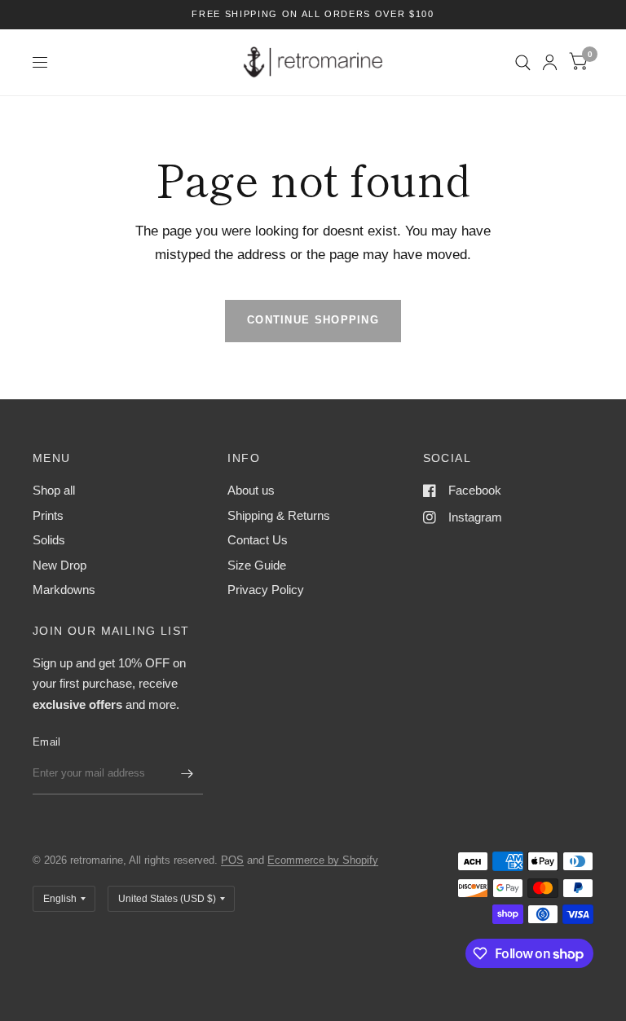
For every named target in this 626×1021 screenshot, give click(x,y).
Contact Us (257, 540)
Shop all (54, 490)
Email (46, 742)
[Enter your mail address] (186, 773)
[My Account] (549, 62)
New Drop (59, 565)
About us (251, 490)
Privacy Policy (265, 589)
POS (232, 860)
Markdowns (64, 589)
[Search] (522, 62)
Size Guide (256, 565)
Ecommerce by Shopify (322, 860)
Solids (49, 540)
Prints (48, 515)
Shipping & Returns (278, 515)
